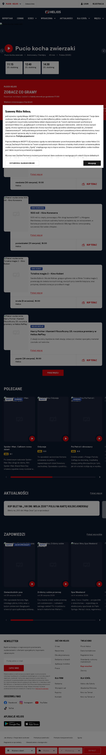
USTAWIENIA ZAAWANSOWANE (22, 163)
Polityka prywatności (25, 136)
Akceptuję (92, 163)
